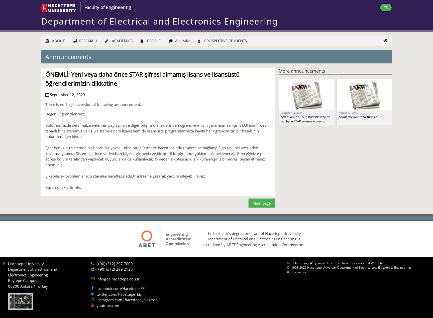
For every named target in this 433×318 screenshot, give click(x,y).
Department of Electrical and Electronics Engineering (159, 21)
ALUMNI (182, 40)
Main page (262, 203)
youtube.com (107, 305)
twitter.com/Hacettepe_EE (118, 294)
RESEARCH (87, 40)
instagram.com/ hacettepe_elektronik (128, 299)
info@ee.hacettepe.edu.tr (118, 278)
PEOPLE (153, 40)
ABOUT (58, 40)
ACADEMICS (122, 40)
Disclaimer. (299, 272)
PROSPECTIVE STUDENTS (225, 40)
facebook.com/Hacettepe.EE (120, 288)
